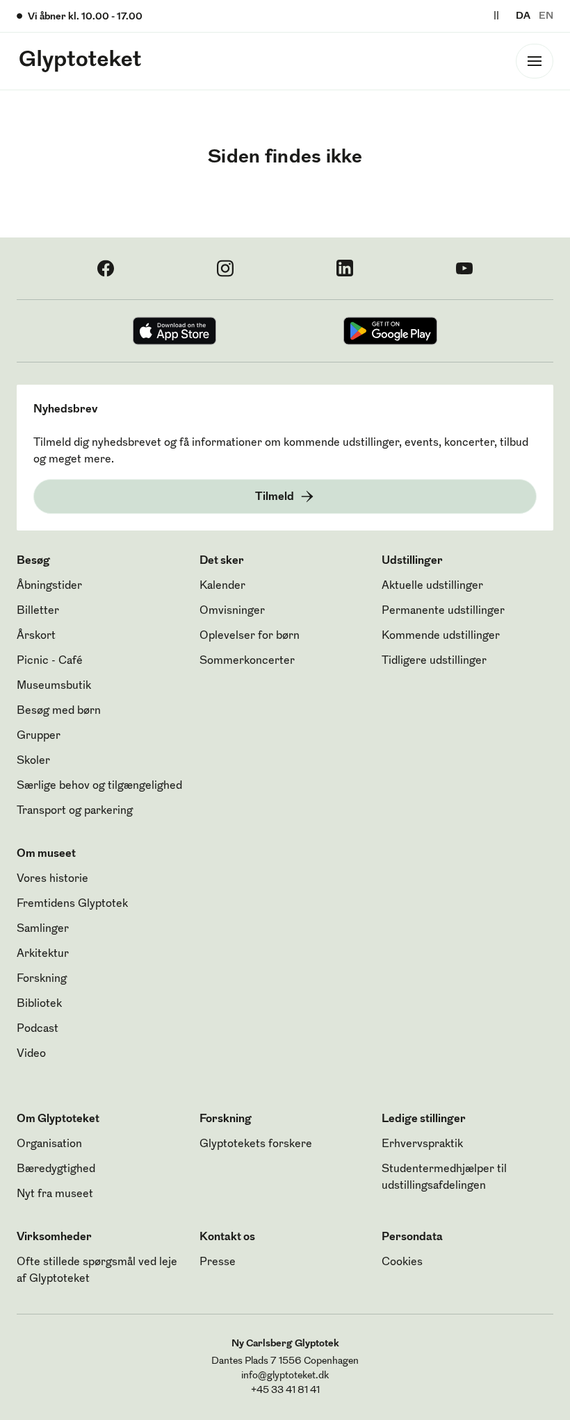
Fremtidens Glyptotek (72, 904)
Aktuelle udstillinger (432, 586)
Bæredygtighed (56, 1169)
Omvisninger (232, 611)
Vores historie (52, 879)
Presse (218, 1262)
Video (31, 1054)
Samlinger (43, 929)
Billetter (38, 611)
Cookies (402, 1262)
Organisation (49, 1144)
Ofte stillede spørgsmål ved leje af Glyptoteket (97, 1271)
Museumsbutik (54, 686)
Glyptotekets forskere (256, 1144)
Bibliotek (39, 1004)
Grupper (38, 736)
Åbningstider (49, 586)
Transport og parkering (75, 811)
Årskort (36, 636)
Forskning (42, 979)
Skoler (33, 761)
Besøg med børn (59, 711)
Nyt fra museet (55, 1194)
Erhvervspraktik (422, 1144)
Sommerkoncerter (247, 661)
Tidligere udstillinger (434, 661)
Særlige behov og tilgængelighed (99, 786)
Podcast (37, 1029)
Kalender (222, 586)
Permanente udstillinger (443, 611)
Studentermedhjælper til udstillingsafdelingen (444, 1178)
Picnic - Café (50, 661)
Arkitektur (43, 954)
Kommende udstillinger (441, 636)
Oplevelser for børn (250, 636)
